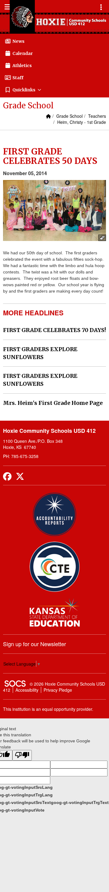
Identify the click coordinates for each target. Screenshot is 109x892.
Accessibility (26, 690)
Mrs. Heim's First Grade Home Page (53, 402)
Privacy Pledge (58, 690)
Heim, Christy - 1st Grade (81, 122)
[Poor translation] (22, 755)
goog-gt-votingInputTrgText (80, 802)
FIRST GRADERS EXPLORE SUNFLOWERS (40, 353)
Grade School (69, 116)
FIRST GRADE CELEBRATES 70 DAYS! (54, 330)
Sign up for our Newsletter (34, 644)
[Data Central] (54, 566)
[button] (54, 90)
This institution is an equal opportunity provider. (48, 709)
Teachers (97, 116)
